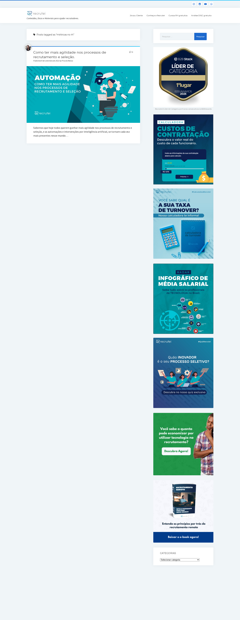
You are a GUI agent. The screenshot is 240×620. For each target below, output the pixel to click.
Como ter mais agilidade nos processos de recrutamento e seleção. (83, 94)
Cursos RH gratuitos (177, 15)
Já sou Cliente (136, 15)
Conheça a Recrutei (155, 15)
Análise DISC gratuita (201, 15)
